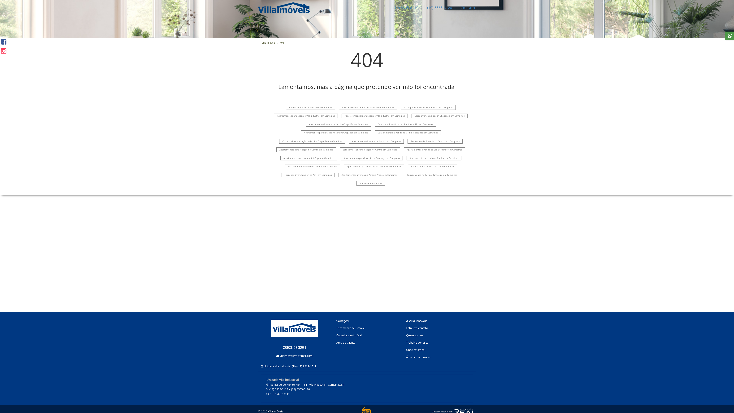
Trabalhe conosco (417, 342)
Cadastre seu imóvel (349, 335)
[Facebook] (3, 41)
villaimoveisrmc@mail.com (296, 356)
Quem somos (414, 335)
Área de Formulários (418, 357)
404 (282, 42)
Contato (468, 7)
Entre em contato (417, 328)
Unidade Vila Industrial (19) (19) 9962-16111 (291, 366)
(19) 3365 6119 (405, 7)
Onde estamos (415, 350)
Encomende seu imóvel (350, 328)
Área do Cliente (345, 342)
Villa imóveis (268, 42)
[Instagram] (3, 50)
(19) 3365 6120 (439, 7)
